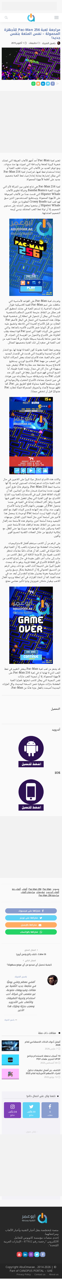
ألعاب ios (16, 889)
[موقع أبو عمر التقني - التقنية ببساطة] (31, 17)
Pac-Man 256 (34, 889)
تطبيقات (33, 43)
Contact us (39, 1274)
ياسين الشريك (48, 43)
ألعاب (24, 889)
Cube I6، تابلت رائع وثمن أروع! (31, 954)
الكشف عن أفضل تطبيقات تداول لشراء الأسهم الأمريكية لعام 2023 (43, 1071)
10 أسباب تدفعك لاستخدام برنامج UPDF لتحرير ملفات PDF (43, 1057)
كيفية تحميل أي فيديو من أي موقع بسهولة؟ (29, 965)
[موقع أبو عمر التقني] (34, 1217)
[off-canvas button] (56, 17)
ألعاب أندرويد (52, 892)
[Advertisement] (29, 6)
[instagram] (12, 1110)
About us (54, 1274)
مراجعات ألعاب (28, 892)
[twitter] (31, 1110)
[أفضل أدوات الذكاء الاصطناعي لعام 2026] (10, 1045)
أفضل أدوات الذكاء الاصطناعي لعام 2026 (42, 1043)
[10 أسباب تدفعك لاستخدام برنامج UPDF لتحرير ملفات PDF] (10, 1059)
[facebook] (50, 1110)
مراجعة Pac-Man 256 (49, 895)
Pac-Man (47, 889)
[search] (6, 17)
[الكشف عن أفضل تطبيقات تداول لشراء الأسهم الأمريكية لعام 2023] (10, 1074)
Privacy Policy (24, 1274)
